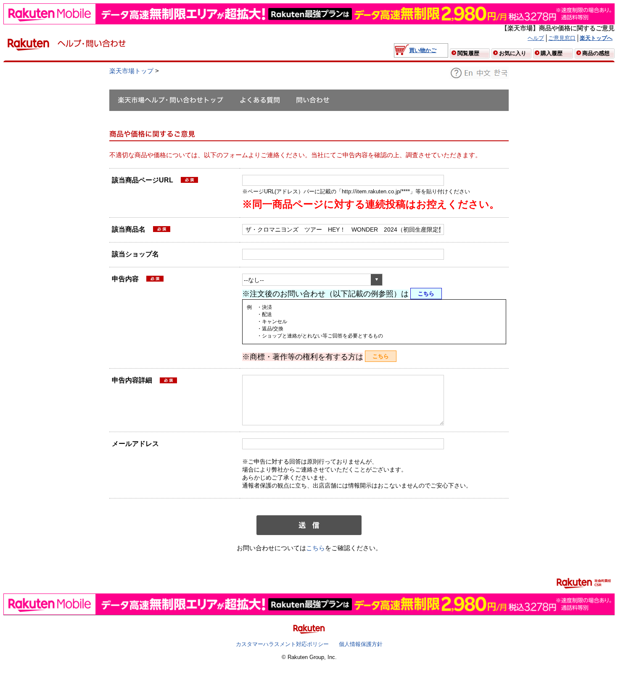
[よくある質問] (260, 100)
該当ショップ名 (135, 254)
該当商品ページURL (143, 181)
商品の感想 (596, 53)
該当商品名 (129, 230)
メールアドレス (135, 443)
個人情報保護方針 (361, 644)
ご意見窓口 (562, 38)
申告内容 (125, 278)
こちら (426, 293)
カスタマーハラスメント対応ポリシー (282, 644)
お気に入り (512, 53)
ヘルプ (536, 38)
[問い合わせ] (313, 100)
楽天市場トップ (131, 71)
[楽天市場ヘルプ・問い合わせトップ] (170, 100)
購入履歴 (552, 53)
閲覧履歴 (468, 53)
